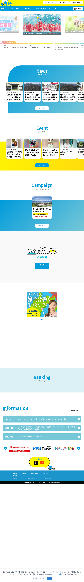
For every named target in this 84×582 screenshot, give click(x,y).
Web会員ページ (49, 3)
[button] (41, 353)
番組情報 (15, 540)
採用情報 (24, 538)
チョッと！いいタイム (31, 543)
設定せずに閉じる (38, 578)
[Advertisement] (22, 375)
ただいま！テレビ (16, 541)
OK (50, 578)
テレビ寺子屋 (44, 541)
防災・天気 (62, 3)
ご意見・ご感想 (76, 3)
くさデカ (29, 541)
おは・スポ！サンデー (16, 543)
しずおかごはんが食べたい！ (62, 541)
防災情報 (45, 538)
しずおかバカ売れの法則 (46, 543)
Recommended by (69, 292)
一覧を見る (74, 475)
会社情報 (15, 538)
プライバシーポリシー (58, 574)
